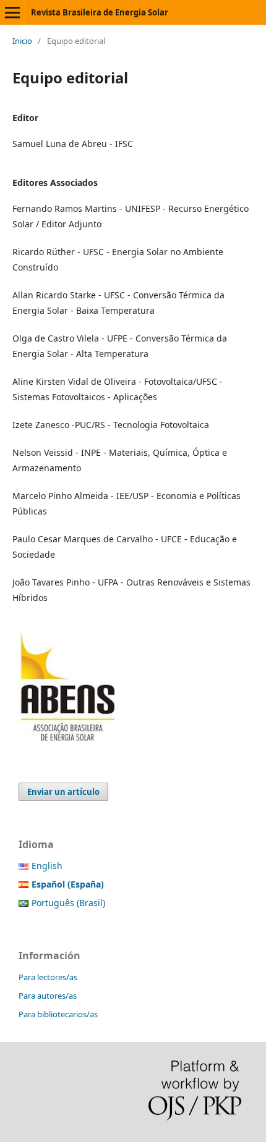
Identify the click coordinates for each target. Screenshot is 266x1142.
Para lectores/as (48, 977)
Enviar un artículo (63, 791)
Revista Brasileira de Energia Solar (99, 12)
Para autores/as (48, 995)
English (47, 865)
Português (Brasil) (68, 903)
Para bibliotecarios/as (58, 1014)
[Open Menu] (12, 12)
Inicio (22, 40)
